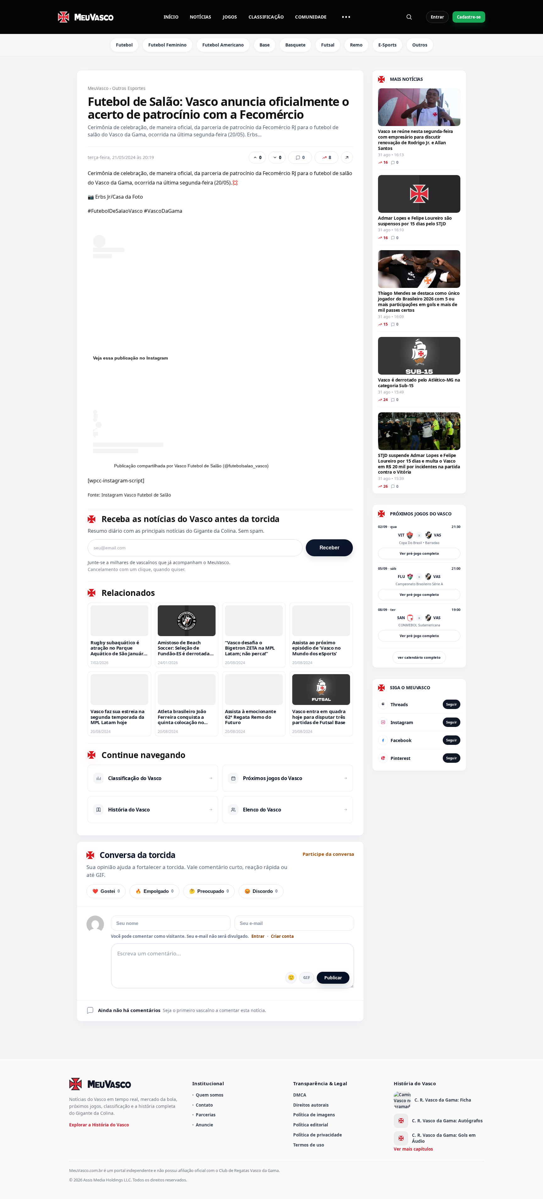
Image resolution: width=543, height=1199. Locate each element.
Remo (356, 45)
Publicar (333, 978)
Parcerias (206, 1115)
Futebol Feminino (167, 45)
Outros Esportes (128, 88)
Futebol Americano (223, 45)
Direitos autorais (311, 1105)
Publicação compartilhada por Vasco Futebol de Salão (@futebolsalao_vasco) (191, 465)
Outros (419, 45)
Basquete (295, 45)
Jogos (230, 17)
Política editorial (310, 1125)
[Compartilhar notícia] (347, 157)
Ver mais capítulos (413, 1149)
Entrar (437, 17)
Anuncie (204, 1125)
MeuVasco (98, 88)
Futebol (124, 45)
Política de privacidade (317, 1135)
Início (171, 17)
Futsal (327, 45)
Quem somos (209, 1095)
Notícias (200, 17)
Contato (204, 1105)
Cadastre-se (469, 17)
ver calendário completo (419, 657)
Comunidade (310, 17)
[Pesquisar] (409, 17)
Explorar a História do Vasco (99, 1125)
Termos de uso (308, 1145)
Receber (329, 547)
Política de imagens (314, 1115)
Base (265, 45)
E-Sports (387, 45)
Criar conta (282, 936)
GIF (306, 977)
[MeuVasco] (86, 17)
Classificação (266, 17)
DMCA (299, 1095)
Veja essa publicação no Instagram (130, 357)
